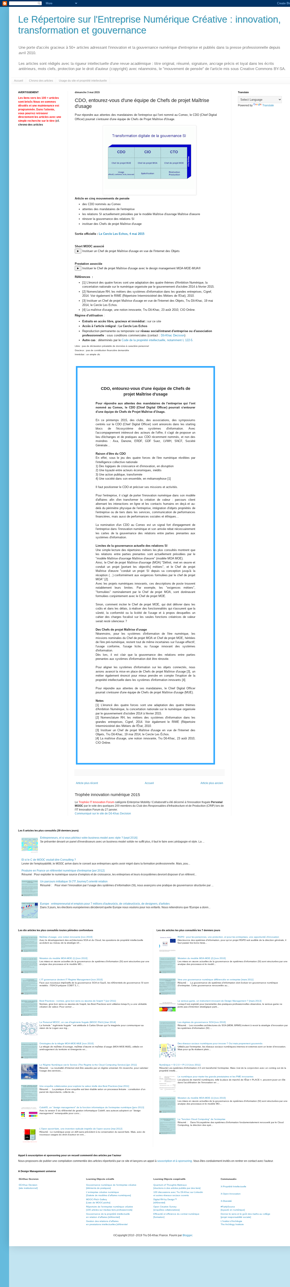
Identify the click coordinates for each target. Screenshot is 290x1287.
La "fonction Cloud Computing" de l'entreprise (201, 1119)
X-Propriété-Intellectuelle (233, 1186)
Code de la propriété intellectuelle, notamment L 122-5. (157, 340)
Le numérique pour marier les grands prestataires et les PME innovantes (215, 1076)
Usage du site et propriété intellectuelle (83, 80)
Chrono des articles (41, 80)
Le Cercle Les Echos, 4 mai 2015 (121, 234)
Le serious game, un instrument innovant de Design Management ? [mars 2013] (219, 1001)
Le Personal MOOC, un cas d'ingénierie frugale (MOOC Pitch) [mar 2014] (77, 1022)
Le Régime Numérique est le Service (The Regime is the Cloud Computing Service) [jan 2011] (88, 1065)
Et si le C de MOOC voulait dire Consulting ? (49, 859)
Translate (268, 105)
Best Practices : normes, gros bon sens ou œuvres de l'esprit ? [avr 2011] (77, 1001)
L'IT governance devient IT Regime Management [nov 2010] (71, 979)
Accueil (18, 80)
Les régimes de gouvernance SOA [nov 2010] (202, 1022)
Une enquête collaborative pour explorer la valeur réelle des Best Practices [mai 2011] (84, 1086)
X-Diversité (226, 1201)
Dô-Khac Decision (172, 335)
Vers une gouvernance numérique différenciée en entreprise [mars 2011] (216, 979)
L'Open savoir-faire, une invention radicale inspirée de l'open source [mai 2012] (80, 1128)
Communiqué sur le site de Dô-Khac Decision (103, 813)
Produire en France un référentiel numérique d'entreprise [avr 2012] (63, 870)
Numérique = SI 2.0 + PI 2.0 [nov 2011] (180, 1065)
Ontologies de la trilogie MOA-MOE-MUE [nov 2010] (66, 1043)
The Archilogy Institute (232, 1224)
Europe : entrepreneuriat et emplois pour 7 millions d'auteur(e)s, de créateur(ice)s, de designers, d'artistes (105, 903)
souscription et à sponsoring (174, 1161)
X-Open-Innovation (231, 1193)
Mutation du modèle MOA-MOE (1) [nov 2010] (63, 958)
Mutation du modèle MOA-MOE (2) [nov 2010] (202, 958)
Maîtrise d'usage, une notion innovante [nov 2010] (65, 937)
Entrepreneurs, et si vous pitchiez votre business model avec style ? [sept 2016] (88, 837)
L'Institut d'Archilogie (231, 1221)
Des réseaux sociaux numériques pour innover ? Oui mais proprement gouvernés (220, 1043)
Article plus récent (87, 783)
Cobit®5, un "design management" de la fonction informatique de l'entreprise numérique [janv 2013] (91, 1107)
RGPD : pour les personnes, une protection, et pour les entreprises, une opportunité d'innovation (228, 937)
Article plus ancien (212, 783)
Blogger (187, 1235)
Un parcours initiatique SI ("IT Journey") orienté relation (74, 881)
